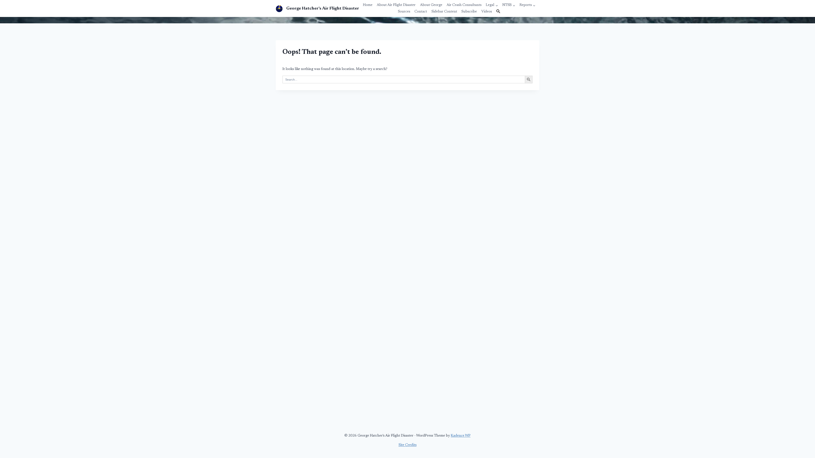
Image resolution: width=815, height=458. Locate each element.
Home (367, 5)
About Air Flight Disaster (396, 5)
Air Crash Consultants (464, 5)
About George (431, 5)
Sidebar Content (444, 12)
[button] (498, 12)
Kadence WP (461, 436)
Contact (421, 12)
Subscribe (469, 12)
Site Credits (408, 445)
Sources (404, 12)
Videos (486, 12)
